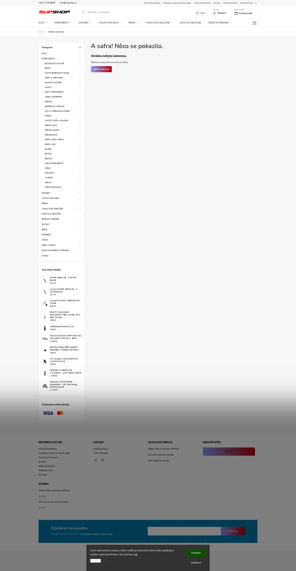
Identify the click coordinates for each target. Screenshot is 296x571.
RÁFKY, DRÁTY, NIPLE (54, 139)
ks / (229, 451)
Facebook (95, 460)
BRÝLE (44, 229)
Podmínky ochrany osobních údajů (177, 3)
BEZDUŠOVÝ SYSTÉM (54, 63)
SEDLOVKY (49, 172)
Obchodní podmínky (152, 3)
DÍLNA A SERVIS (49, 245)
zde (136, 554)
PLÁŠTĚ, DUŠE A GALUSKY (57, 120)
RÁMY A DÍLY (50, 144)
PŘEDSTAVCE (51, 125)
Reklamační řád (246, 3)
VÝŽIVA (45, 239)
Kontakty (43, 474)
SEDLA (48, 168)
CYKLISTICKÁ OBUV (50, 198)
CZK (202, 13)
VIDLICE (48, 182)
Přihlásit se (233, 531)
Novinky (217, 3)
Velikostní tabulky (230, 3)
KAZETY (48, 87)
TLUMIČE (49, 177)
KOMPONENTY (48, 58)
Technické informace (202, 3)
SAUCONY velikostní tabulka (161, 454)
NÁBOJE (48, 101)
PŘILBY (45, 203)
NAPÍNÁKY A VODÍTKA (54, 106)
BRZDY (48, 68)
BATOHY (45, 224)
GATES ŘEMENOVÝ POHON (57, 73)
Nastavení (95, 560)
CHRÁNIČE (46, 234)
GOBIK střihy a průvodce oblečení (163, 448)
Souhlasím (196, 552)
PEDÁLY (48, 115)
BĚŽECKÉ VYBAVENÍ (50, 219)
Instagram (102, 460)
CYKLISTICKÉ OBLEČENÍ (52, 208)
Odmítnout (196, 562)
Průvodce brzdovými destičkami (53, 502)
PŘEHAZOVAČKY (52, 130)
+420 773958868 (100, 453)
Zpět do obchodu (101, 69)
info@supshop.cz (101, 448)
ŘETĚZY (48, 153)
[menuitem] (44, 23)
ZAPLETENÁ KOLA (53, 187)
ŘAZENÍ (48, 149)
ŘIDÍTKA (48, 158)
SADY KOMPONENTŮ (54, 163)
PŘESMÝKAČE (51, 134)
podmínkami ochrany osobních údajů (97, 534)
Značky (45, 255)
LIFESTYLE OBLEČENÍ (51, 213)
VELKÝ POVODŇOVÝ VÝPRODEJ (56, 250)
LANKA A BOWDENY (53, 96)
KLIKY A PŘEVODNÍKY (54, 92)
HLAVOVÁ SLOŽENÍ (53, 82)
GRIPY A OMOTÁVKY (54, 77)
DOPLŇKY (46, 193)
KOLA (44, 53)
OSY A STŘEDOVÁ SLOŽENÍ (57, 111)
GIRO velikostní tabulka (158, 460)
